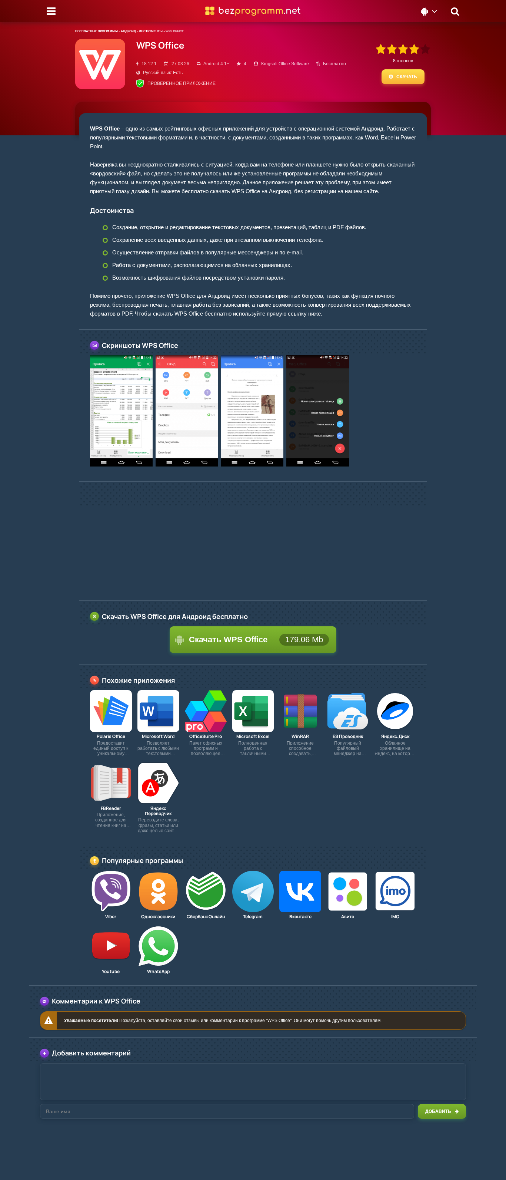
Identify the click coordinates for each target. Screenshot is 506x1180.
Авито (347, 916)
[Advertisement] (253, 541)
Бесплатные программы (96, 31)
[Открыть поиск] (455, 11)
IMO (395, 916)
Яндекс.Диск (395, 736)
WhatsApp (158, 971)
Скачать (406, 76)
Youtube (111, 971)
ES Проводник (348, 736)
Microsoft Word (158, 736)
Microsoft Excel (252, 736)
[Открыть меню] (51, 11)
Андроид (128, 31)
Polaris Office (111, 736)
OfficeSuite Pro (205, 736)
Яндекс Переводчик (158, 811)
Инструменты (151, 31)
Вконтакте (300, 916)
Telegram (253, 916)
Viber (110, 916)
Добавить (438, 1111)
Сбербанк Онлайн (206, 916)
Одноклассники (158, 916)
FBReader (111, 808)
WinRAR (300, 736)
